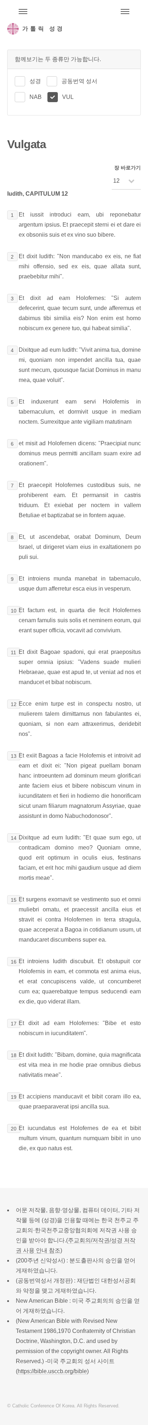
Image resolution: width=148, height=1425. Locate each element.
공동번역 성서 (79, 81)
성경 (35, 81)
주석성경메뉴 (22, 11)
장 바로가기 (127, 167)
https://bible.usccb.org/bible (52, 1371)
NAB (35, 97)
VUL (68, 97)
